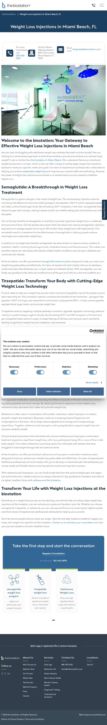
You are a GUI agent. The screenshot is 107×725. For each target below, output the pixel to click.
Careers (26, 696)
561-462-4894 (60, 560)
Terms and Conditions (34, 719)
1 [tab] (53, 620)
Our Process (28, 674)
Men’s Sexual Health (52, 678)
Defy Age (48, 665)
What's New (28, 678)
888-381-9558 (67, 665)
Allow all (87, 391)
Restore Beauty (50, 674)
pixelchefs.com (99, 715)
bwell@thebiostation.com (71, 669)
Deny (19, 391)
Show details (92, 382)
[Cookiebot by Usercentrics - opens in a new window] (91, 331)
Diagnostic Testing (52, 690)
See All (90, 665)
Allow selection (53, 391)
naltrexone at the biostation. (47, 481)
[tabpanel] (14, 591)
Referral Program (30, 687)
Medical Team (29, 669)
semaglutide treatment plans (56, 262)
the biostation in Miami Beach (46, 160)
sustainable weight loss (34, 172)
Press (25, 692)
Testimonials (28, 683)
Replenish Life (50, 669)
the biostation (9, 14)
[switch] (40, 372)
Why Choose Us (29, 665)
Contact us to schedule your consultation (73, 523)
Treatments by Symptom (50, 696)
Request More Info (105, 209)
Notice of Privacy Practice (12, 719)
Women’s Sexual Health (51, 684)
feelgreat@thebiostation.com (86, 50)
